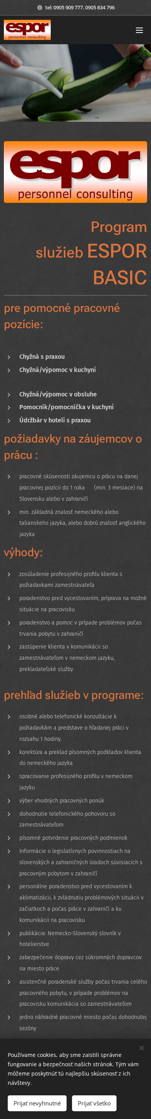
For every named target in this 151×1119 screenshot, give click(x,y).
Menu (139, 30)
